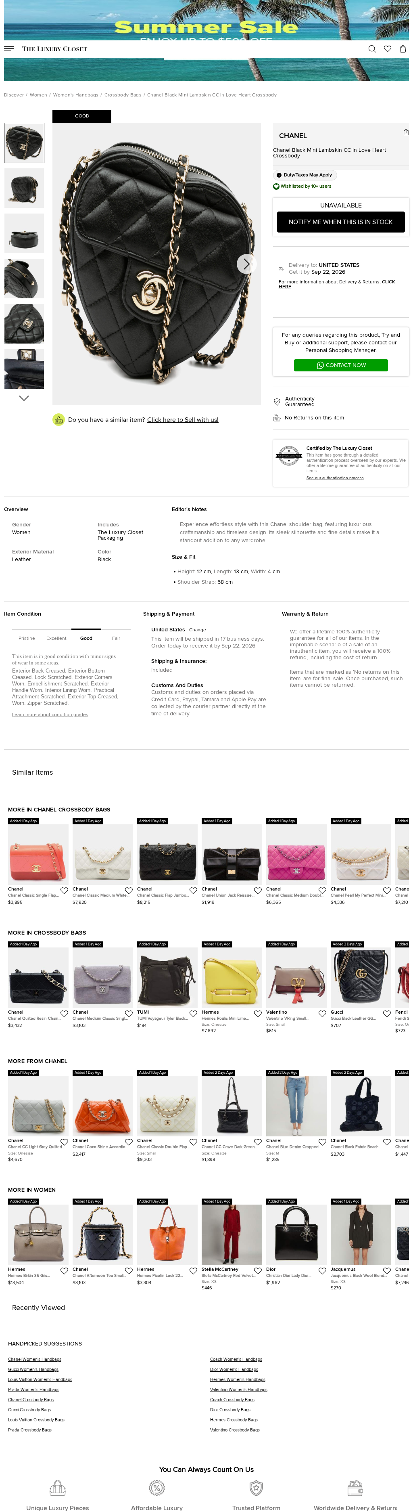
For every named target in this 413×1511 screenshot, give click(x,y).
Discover (14, 95)
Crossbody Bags (123, 95)
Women (39, 95)
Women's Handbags (76, 95)
